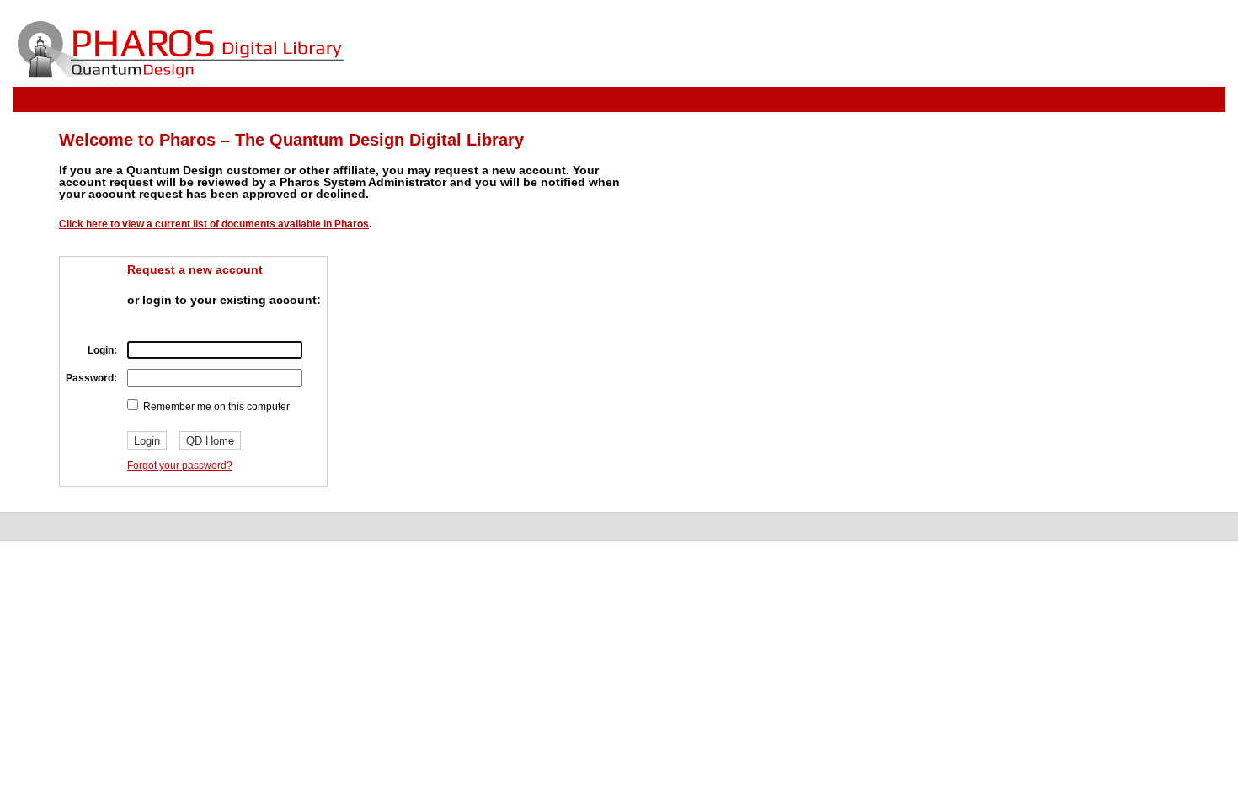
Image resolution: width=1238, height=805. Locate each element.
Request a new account (195, 269)
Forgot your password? (179, 466)
